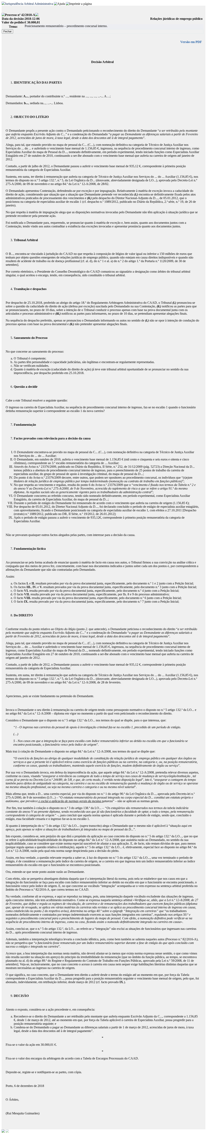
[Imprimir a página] (79, 4)
